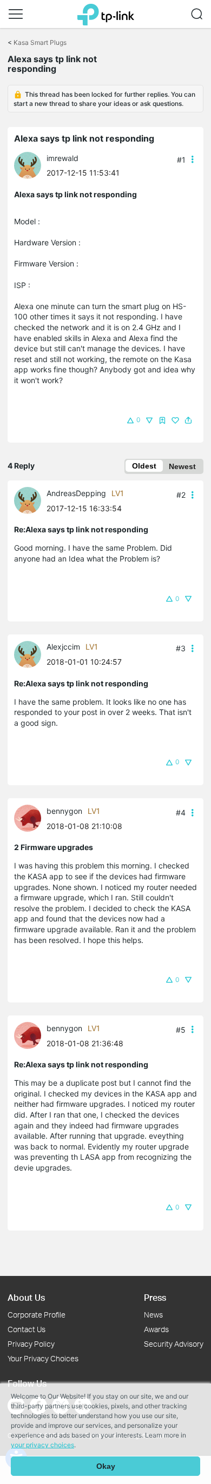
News (153, 1314)
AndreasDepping (76, 493)
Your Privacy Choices (43, 1358)
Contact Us (26, 1329)
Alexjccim (63, 646)
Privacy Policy (31, 1343)
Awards (156, 1329)
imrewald (62, 158)
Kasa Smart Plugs (40, 42)
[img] (162, 420)
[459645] (30, 164)
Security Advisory (173, 1343)
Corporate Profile (36, 1314)
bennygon (64, 810)
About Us (26, 1297)
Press (155, 1297)
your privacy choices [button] (42, 1445)
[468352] (30, 817)
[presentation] (27, 165)
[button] (16, 14)
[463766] (30, 653)
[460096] (30, 499)
